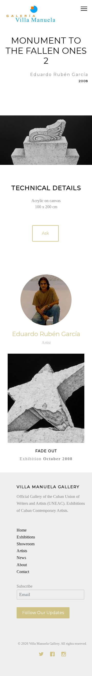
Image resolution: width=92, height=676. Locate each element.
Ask (45, 233)
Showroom (25, 544)
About (22, 565)
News (21, 557)
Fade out (46, 451)
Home (22, 530)
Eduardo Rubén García (46, 334)
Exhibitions (26, 537)
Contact (23, 571)
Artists (22, 551)
